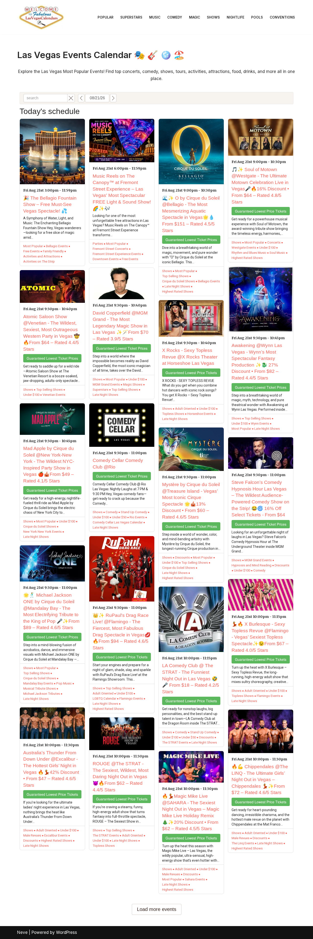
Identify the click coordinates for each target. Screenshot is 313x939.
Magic (194, 17)
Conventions (282, 17)
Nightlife (235, 17)
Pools (257, 17)
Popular (105, 17)
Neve (22, 932)
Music (154, 17)
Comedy (174, 17)
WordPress (66, 932)
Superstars (131, 17)
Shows (213, 17)
